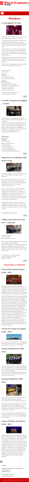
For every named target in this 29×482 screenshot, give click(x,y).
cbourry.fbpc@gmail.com (8, 476)
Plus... (25, 96)
